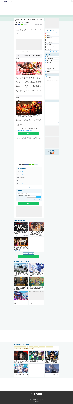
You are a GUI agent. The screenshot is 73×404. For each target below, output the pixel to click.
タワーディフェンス (51, 83)
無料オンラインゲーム (49, 60)
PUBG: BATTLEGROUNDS (50, 47)
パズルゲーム (23, 348)
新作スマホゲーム (52, 68)
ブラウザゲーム (48, 71)
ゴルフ (51, 87)
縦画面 (49, 120)
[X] (51, 153)
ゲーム (12, 1)
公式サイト (21, 183)
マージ (46, 121)
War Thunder (49, 49)
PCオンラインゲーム (49, 62)
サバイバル (47, 113)
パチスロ (47, 93)
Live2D (46, 123)
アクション (47, 79)
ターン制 (47, 119)
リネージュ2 (31, 28)
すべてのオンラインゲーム (50, 56)
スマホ (56, 32)
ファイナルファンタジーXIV (50, 33)
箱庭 (57, 83)
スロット (50, 93)
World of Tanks (49, 44)
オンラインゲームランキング (50, 30)
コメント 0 (41, 24)
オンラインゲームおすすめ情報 (21, 344)
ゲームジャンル (48, 74)
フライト (55, 80)
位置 (56, 119)
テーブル (47, 90)
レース (53, 87)
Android (49, 69)
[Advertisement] (36, 9)
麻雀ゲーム (27, 348)
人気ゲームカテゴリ (48, 54)
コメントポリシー (34, 191)
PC (20, 180)
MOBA (46, 84)
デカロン (48, 40)
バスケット (47, 88)
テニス (56, 87)
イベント (15, 235)
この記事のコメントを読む (29, 36)
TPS (52, 80)
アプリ (21, 174)
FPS (50, 80)
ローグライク (54, 120)
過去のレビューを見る (37, 199)
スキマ (46, 120)
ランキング (47, 68)
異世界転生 (52, 113)
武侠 (48, 114)
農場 (56, 113)
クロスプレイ (53, 121)
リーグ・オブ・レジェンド (50, 46)
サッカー (47, 87)
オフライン (47, 122)
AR (50, 121)
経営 (48, 83)
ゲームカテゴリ (48, 100)
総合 (47, 32)
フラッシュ (56, 122)
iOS (46, 69)
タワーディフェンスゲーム (18, 348)
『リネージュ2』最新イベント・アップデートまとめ (24, 130)
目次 (17, 33)
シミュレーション (48, 82)
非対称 (49, 119)
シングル (52, 119)
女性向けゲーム (31, 348)
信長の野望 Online (49, 37)
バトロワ (54, 122)
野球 (49, 87)
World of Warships (49, 42)
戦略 (46, 83)
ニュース (16, 1)
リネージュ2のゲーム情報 (29, 187)
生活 (46, 114)
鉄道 (54, 113)
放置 (54, 119)
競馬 (49, 88)
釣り (51, 88)
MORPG (50, 77)
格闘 (56, 80)
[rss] (53, 153)
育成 (55, 83)
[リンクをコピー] (25, 24)
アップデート (18, 235)
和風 (49, 113)
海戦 (49, 114)
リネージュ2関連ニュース (20, 220)
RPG (20, 171)
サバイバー (50, 122)
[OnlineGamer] (36, 394)
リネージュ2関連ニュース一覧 (28, 253)
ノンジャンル (47, 95)
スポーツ (47, 86)
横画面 (51, 120)
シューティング (47, 80)
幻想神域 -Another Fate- (50, 39)
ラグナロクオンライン (50, 35)
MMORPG (23, 171)
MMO (23, 174)
